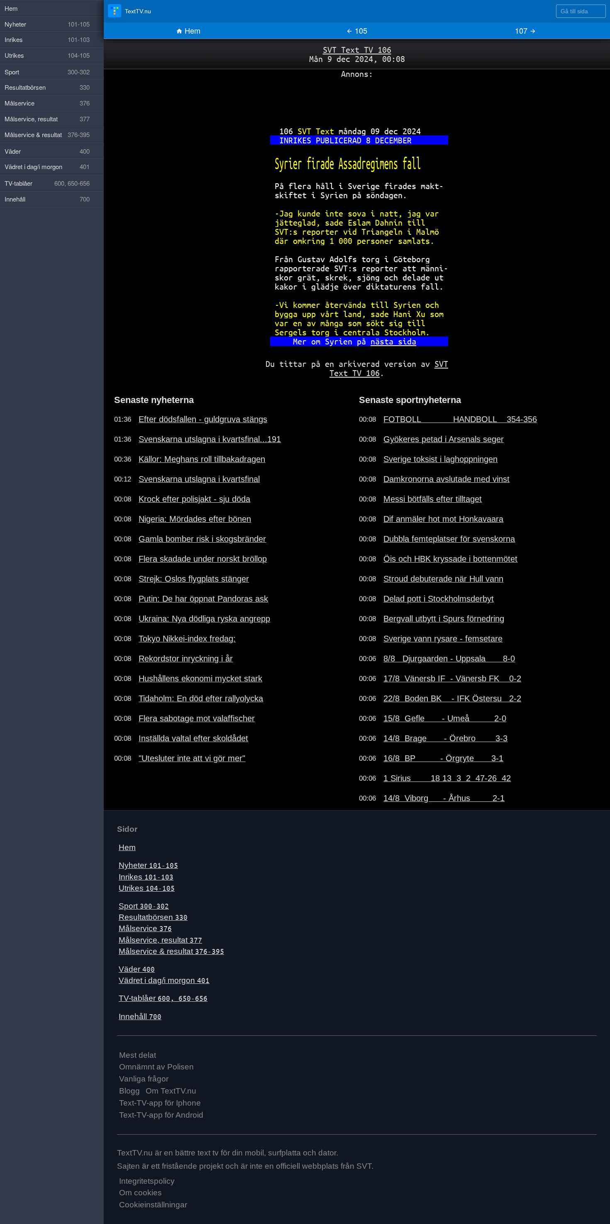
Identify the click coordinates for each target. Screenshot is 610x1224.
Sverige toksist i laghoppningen (440, 459)
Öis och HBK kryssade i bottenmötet (450, 558)
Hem (191, 30)
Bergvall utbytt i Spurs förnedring (443, 618)
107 (522, 30)
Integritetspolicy (147, 1181)
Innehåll (140, 1016)
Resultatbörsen (153, 917)
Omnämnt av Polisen (156, 1066)
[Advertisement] (357, 99)
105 (360, 30)
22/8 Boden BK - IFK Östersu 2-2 (452, 698)
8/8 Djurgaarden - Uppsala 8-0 (449, 658)
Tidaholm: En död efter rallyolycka (201, 698)
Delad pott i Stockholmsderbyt (438, 598)
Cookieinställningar (153, 1204)
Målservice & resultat (171, 951)
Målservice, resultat (160, 940)
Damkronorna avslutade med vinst (446, 479)
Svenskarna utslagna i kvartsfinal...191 (210, 439)
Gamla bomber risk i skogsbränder (202, 538)
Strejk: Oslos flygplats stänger (194, 578)
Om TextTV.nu (171, 1090)
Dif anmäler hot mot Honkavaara (443, 519)
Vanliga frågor (143, 1078)
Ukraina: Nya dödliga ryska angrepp (204, 618)
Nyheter (148, 865)
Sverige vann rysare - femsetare (443, 638)
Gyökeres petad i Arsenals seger (443, 439)
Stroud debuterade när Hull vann (443, 578)
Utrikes (147, 888)
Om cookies (140, 1192)
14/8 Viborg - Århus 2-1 (444, 798)
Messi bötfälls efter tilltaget (432, 499)
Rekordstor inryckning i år (186, 658)
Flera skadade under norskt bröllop (203, 558)
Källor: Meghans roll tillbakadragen (202, 459)
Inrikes (146, 877)
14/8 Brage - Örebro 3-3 (445, 738)
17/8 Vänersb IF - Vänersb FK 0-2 (452, 678)
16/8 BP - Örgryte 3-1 (443, 758)
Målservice (145, 928)
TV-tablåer (163, 998)
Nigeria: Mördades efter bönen (195, 519)
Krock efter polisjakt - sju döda (194, 499)
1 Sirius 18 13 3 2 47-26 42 (447, 778)
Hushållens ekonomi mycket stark (200, 678)
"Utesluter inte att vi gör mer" (192, 758)
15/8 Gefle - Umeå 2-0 (444, 718)
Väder (137, 969)
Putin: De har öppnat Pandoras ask (203, 598)
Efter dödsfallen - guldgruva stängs (203, 419)
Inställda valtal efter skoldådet (193, 738)
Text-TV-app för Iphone (160, 1103)
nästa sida (393, 341)
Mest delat (137, 1055)
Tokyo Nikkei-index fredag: (187, 638)
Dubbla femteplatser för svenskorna (449, 538)
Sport (144, 906)
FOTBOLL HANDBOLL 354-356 (460, 419)
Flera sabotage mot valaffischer (197, 718)
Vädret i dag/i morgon (164, 980)
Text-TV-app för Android (161, 1115)
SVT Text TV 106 (357, 49)
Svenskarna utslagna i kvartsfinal (199, 479)
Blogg (129, 1090)
